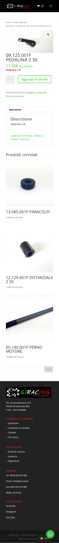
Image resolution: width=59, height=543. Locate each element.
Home (8, 22)
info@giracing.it (21, 481)
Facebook (10, 505)
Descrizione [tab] (15, 109)
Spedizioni (13, 423)
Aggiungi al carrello (34, 79)
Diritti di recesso (16, 451)
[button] (48, 34)
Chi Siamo (13, 437)
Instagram (11, 511)
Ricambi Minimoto (15, 96)
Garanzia (24, 139)
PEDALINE (21, 26)
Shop (15, 22)
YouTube (10, 517)
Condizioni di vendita (21, 135)
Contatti (12, 432)
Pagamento (13, 460)
